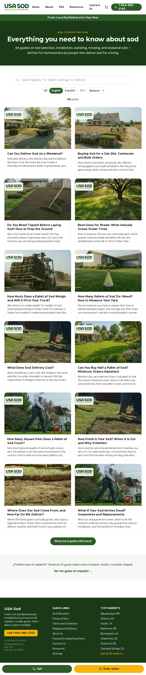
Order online (111, 668)
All (45, 90)
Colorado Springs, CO (112, 648)
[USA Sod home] (16, 7)
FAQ (61, 7)
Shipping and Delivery (65, 628)
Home (36, 7)
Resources (77, 7)
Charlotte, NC (108, 643)
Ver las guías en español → (73, 571)
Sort (82, 90)
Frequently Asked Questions (69, 638)
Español (70, 90)
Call (39, 668)
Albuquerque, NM (110, 613)
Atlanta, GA (107, 618)
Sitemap (57, 653)
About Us (58, 633)
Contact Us (94, 7)
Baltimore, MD (108, 628)
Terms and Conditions (65, 623)
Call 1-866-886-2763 (21, 632)
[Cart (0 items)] (106, 7)
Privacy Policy (61, 618)
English (56, 90)
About (49, 7)
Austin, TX (106, 623)
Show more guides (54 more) (73, 541)
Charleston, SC (109, 638)
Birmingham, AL (109, 633)
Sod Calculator (61, 613)
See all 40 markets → (113, 653)
